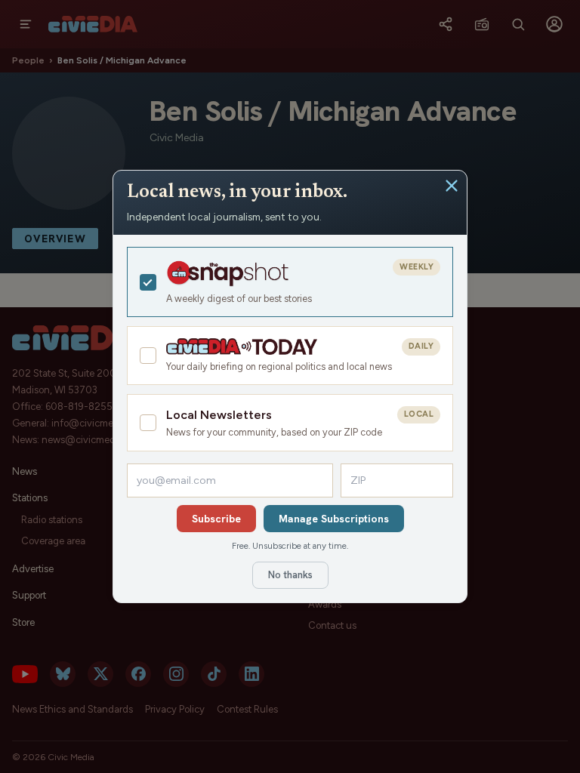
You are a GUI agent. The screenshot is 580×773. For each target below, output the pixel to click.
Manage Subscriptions (334, 518)
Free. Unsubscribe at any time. (290, 545)
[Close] (451, 185)
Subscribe (216, 518)
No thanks (290, 574)
